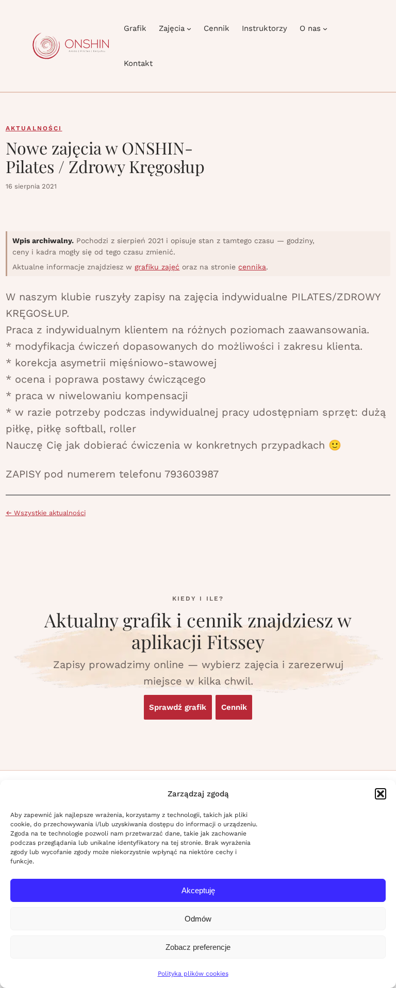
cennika (252, 267)
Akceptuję (198, 890)
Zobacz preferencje (198, 947)
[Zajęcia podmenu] (189, 28)
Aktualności (34, 128)
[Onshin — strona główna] (70, 45)
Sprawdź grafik (177, 707)
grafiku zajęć (157, 267)
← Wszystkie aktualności (46, 513)
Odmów (198, 918)
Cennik (234, 707)
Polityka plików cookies (193, 973)
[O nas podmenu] (325, 28)
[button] (380, 794)
